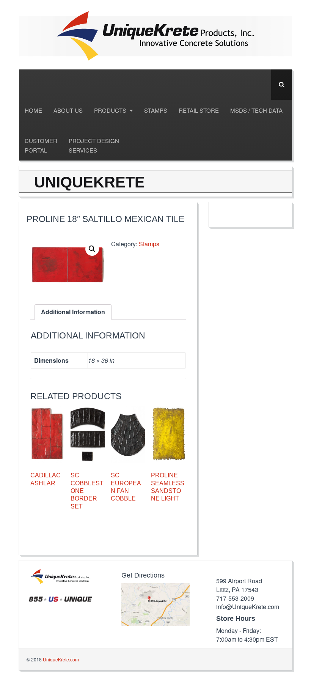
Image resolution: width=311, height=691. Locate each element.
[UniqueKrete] (155, 34)
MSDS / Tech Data (256, 110)
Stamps (155, 110)
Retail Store (199, 110)
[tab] (73, 312)
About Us (68, 110)
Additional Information (73, 311)
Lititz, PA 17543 (237, 589)
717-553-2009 (235, 598)
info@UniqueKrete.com (247, 606)
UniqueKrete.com (61, 659)
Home (33, 110)
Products (111, 110)
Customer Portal (41, 145)
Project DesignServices (94, 145)
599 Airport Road (239, 580)
